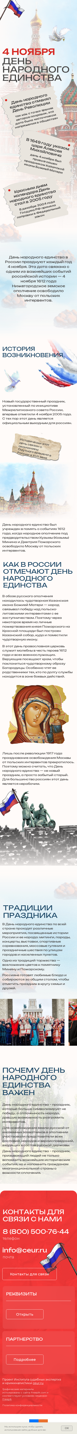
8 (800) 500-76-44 (36, 1232)
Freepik (7, 1399)
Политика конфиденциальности (22, 1405)
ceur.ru (38, 1383)
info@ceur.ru (24, 1251)
